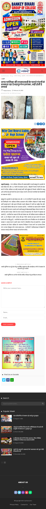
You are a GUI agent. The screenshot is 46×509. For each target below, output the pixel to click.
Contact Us (24, 504)
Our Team (33, 504)
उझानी (3, 78)
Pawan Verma (7, 90)
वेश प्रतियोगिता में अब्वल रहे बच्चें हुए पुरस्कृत (26, 416)
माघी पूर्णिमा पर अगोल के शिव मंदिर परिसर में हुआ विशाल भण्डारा (23, 275)
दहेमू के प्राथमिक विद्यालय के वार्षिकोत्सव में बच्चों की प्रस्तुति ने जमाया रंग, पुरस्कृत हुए (28, 428)
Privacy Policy (14, 504)
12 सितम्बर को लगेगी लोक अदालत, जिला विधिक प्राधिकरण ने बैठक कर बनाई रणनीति (27, 439)
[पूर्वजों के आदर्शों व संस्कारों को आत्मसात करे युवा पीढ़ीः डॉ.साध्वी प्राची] (6, 452)
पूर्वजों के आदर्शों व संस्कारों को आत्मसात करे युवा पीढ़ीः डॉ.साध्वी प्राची (28, 450)
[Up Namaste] (23, 70)
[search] (42, 71)
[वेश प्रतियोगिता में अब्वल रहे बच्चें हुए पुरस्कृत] (6, 418)
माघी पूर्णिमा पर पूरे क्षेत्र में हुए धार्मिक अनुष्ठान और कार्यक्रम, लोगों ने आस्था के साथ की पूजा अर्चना (23, 267)
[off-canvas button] (3, 71)
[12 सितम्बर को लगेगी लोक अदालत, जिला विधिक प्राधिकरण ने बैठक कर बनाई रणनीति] (6, 440)
